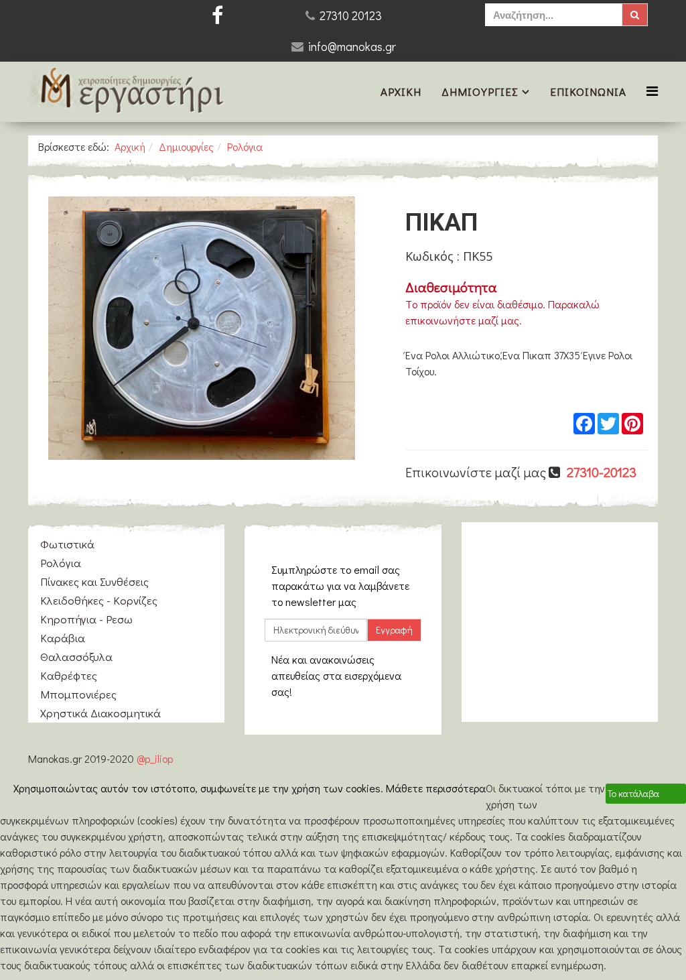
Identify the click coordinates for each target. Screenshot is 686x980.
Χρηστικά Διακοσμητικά (100, 713)
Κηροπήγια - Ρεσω (86, 619)
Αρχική (401, 91)
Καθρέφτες (68, 675)
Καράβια (62, 638)
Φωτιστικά (67, 544)
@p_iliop (155, 758)
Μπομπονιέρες (78, 694)
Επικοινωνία (588, 91)
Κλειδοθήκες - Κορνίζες (98, 600)
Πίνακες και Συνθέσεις (94, 581)
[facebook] (217, 15)
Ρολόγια (245, 146)
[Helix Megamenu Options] (652, 91)
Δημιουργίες (480, 91)
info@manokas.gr (352, 46)
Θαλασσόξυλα (76, 656)
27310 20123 (351, 15)
